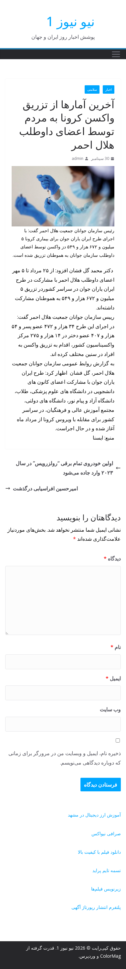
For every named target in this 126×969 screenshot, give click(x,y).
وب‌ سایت (110, 709)
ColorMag (110, 956)
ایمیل (113, 678)
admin (77, 158)
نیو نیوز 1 (70, 21)
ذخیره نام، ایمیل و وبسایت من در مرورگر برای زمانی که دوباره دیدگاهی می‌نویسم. (64, 758)
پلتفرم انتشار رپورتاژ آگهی (96, 907)
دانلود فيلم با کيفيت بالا (99, 852)
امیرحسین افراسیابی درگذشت (45, 488)
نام (115, 647)
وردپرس (87, 956)
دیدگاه (112, 558)
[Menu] (116, 54)
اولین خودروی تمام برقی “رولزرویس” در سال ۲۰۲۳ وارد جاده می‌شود (64, 468)
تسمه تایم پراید (106, 870)
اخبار (108, 89)
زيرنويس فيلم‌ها (106, 889)
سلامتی (92, 89)
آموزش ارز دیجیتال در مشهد (94, 815)
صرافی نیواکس (106, 833)
